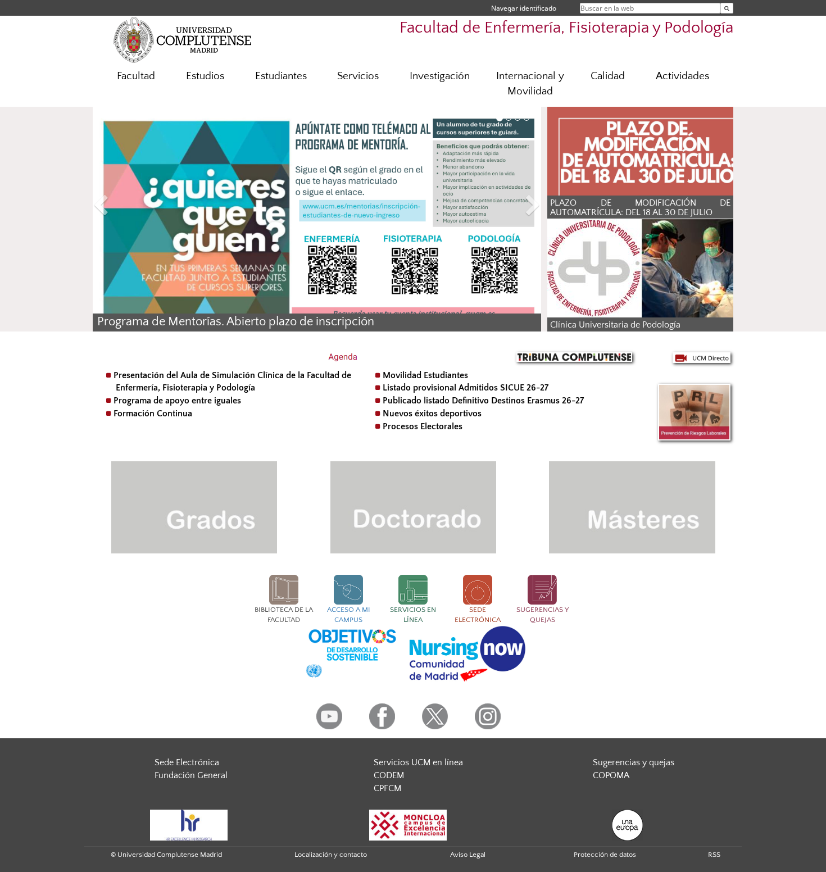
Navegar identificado (523, 8)
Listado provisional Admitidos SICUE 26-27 (465, 388)
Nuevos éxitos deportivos (432, 413)
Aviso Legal (467, 855)
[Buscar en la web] (726, 8)
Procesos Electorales (422, 426)
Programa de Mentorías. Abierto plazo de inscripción (235, 322)
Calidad (608, 76)
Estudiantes (281, 76)
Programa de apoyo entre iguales (177, 401)
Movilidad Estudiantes (425, 375)
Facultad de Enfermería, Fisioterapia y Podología (566, 28)
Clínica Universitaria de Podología (615, 325)
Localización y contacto (330, 855)
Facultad (136, 76)
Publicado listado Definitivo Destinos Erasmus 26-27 (483, 401)
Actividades (682, 76)
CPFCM (387, 788)
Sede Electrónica (187, 762)
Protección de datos (605, 855)
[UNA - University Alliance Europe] (627, 824)
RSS (714, 855)
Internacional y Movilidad (530, 83)
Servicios (358, 76)
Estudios (205, 76)
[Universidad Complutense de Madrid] (183, 39)
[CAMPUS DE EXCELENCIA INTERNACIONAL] (408, 824)
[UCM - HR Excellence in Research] (189, 824)
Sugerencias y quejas (633, 762)
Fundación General (191, 775)
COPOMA (611, 775)
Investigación (440, 76)
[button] (126, 207)
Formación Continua (153, 413)
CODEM (389, 775)
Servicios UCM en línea (418, 762)
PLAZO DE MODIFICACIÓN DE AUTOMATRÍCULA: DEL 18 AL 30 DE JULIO (640, 208)
